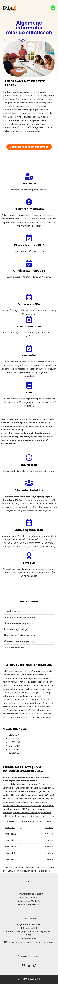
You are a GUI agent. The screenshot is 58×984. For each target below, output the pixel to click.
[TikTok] (34, 965)
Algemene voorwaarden (29, 924)
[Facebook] (23, 965)
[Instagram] (29, 965)
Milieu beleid (30, 938)
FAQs (30, 935)
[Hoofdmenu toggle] (53, 7)
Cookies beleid (30, 928)
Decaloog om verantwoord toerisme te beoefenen (30, 942)
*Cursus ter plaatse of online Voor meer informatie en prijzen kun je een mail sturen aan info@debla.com (28, 846)
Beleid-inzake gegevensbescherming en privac (30, 931)
